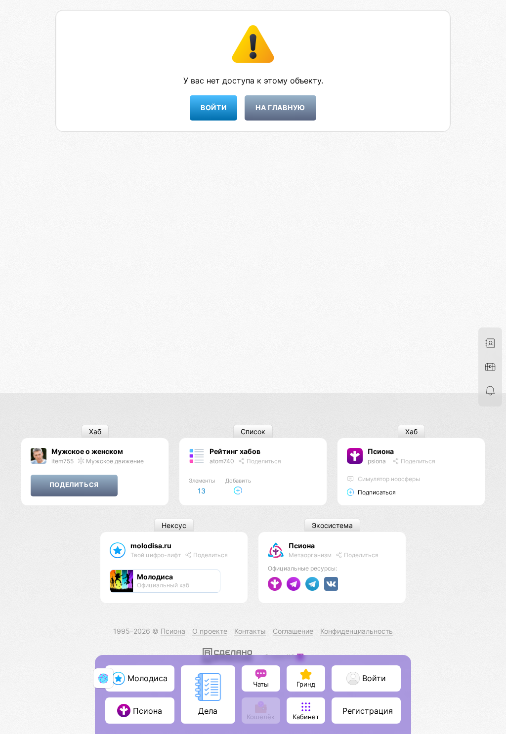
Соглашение (293, 631)
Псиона (381, 451)
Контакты (250, 631)
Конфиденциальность (356, 631)
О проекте (209, 631)
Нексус (174, 525)
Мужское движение (114, 461)
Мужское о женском (87, 451)
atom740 (222, 461)
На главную (280, 107)
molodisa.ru (150, 545)
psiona (377, 461)
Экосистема (332, 525)
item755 (62, 461)
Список (253, 431)
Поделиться (263, 461)
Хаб (95, 431)
